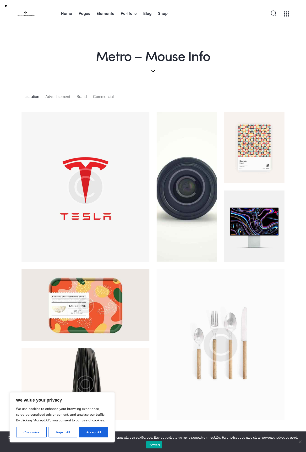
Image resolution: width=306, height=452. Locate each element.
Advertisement (57, 97)
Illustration (30, 97)
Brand (81, 97)
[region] (62, 417)
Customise (31, 432)
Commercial (103, 97)
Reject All (63, 432)
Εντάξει (154, 445)
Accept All (93, 432)
